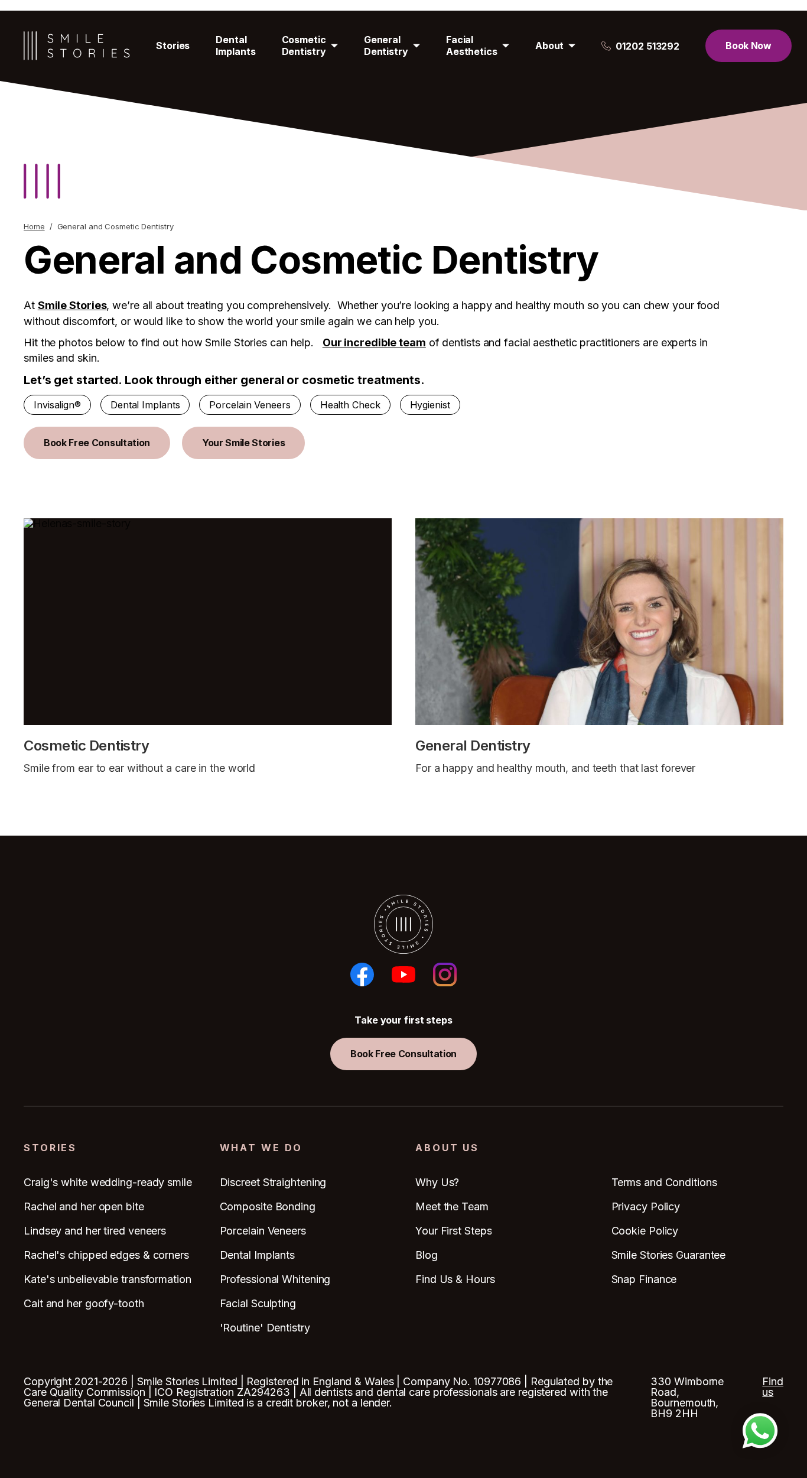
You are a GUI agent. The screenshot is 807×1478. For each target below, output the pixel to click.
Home (34, 226)
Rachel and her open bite (84, 1206)
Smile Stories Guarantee (668, 1255)
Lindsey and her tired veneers (95, 1230)
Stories (173, 45)
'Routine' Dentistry (265, 1327)
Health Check (350, 405)
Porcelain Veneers (249, 405)
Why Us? (437, 1182)
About (549, 45)
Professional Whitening (275, 1279)
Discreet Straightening (273, 1182)
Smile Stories (72, 305)
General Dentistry (386, 45)
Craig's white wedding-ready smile (108, 1182)
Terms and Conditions (664, 1182)
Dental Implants (235, 45)
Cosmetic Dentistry (304, 45)
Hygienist (430, 405)
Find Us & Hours (455, 1279)
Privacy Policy (646, 1206)
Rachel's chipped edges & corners (106, 1255)
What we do (261, 1148)
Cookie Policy (645, 1230)
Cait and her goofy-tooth (84, 1303)
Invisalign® (57, 405)
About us (447, 1148)
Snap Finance (644, 1279)
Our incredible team (374, 342)
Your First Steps (453, 1230)
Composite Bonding (267, 1206)
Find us (772, 1387)
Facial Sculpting (258, 1303)
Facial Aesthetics (471, 45)
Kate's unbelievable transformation (107, 1279)
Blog (426, 1255)
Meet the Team (452, 1206)
